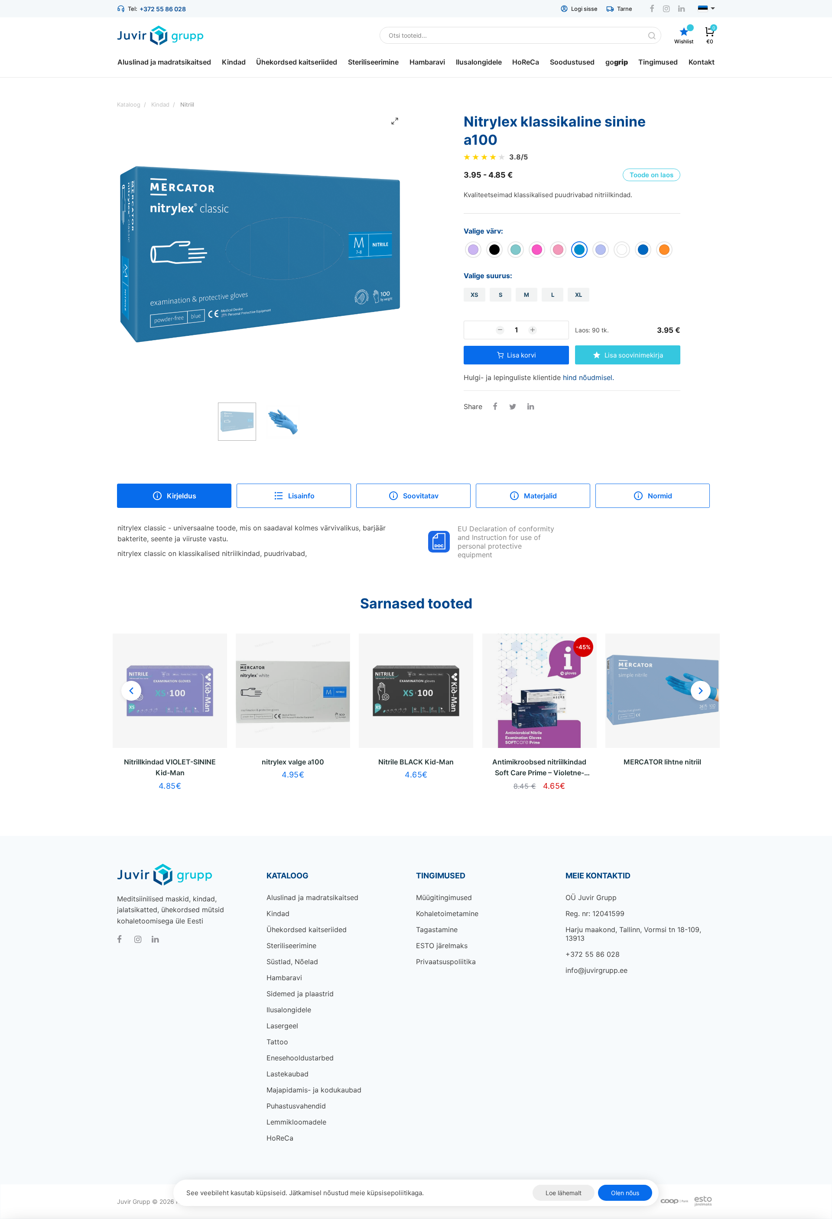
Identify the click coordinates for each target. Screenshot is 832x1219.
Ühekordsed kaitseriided (306, 929)
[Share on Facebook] (495, 407)
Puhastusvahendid (296, 1106)
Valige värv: (483, 231)
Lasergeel (282, 1025)
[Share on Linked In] (530, 407)
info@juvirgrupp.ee (596, 970)
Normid (660, 495)
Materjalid (540, 495)
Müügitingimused (444, 897)
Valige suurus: (488, 275)
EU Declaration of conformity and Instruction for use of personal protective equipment (506, 541)
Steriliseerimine (291, 945)
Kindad (277, 913)
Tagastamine (437, 929)
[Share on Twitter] (512, 407)
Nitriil (187, 104)
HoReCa (279, 1138)
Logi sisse (584, 8)
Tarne (624, 8)
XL (578, 294)
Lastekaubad (287, 1073)
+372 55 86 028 (163, 9)
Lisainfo (301, 495)
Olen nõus (625, 1192)
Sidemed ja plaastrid (300, 993)
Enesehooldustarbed (300, 1057)
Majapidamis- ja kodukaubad (313, 1090)
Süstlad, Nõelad (292, 961)
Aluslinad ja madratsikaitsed (312, 897)
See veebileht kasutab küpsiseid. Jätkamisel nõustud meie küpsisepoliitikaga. (305, 1193)
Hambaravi (284, 977)
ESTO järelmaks (442, 945)
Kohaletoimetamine (447, 913)
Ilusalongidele (288, 1009)
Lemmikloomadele (296, 1122)
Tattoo (277, 1041)
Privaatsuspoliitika (446, 961)
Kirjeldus (181, 495)
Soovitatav (421, 495)
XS (474, 294)
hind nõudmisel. (588, 377)
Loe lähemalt (564, 1192)
